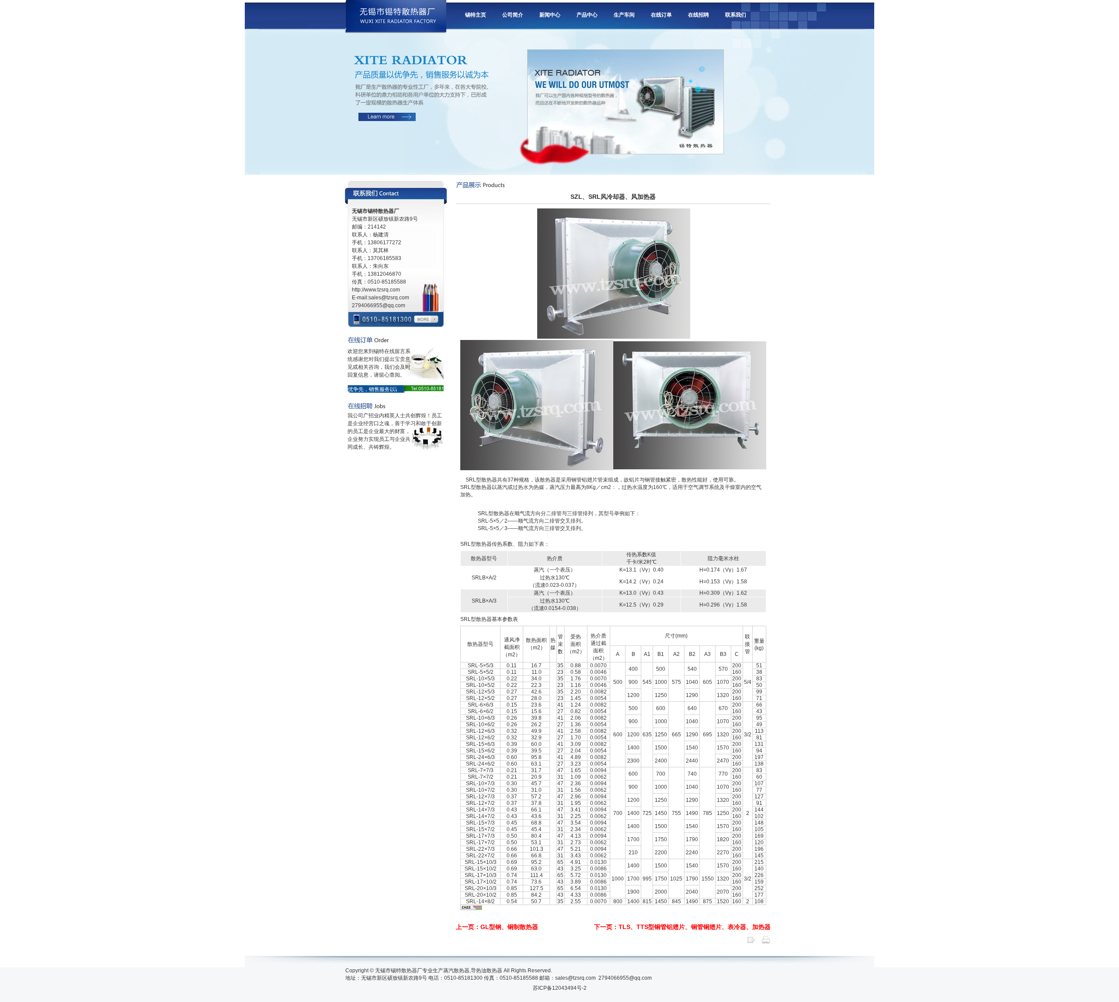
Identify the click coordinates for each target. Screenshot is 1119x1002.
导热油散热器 (486, 970)
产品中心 (587, 15)
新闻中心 (549, 15)
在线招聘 (698, 15)
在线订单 (661, 15)
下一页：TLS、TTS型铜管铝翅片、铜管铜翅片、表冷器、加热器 (682, 926)
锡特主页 (475, 15)
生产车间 (624, 15)
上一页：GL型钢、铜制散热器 (497, 926)
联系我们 (735, 15)
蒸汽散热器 (456, 970)
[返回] (751, 943)
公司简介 (512, 15)
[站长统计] (471, 908)
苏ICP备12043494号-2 (560, 988)
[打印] (766, 943)
